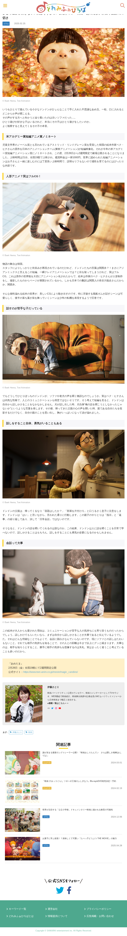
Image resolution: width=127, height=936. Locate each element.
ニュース (47, 762)
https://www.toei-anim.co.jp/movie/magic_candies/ (50, 672)
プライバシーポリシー (99, 909)
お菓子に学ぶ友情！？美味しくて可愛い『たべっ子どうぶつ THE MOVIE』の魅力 (79, 838)
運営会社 (53, 909)
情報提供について (58, 916)
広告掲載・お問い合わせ (100, 916)
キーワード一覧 (17, 909)
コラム (6, 24)
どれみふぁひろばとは (21, 916)
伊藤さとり (17, 732)
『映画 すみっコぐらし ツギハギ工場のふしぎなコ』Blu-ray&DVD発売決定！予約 (79, 781)
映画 (30, 732)
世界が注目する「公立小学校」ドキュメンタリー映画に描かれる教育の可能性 (77, 810)
